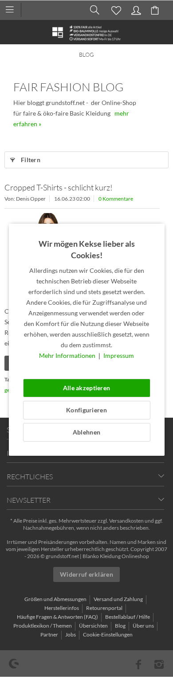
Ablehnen (86, 432)
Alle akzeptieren (86, 388)
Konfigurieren (86, 410)
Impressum (118, 355)
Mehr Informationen (68, 355)
